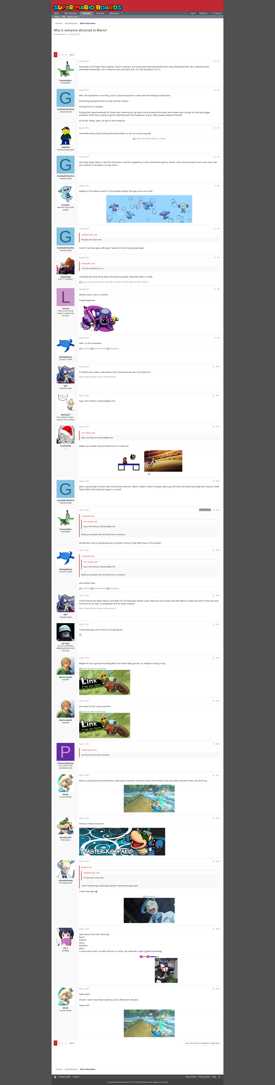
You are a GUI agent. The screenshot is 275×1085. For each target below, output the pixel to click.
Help (214, 1076)
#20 (217, 744)
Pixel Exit (164, 1082)
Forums (87, 13)
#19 (217, 701)
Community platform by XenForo (130, 1082)
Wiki (56, 13)
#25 (217, 988)
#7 (218, 257)
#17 (217, 624)
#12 (217, 426)
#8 (218, 289)
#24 (217, 929)
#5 (218, 185)
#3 (218, 128)
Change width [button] (64, 1076)
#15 (217, 550)
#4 (218, 157)
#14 (217, 510)
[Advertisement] (137, 43)
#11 (217, 395)
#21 (217, 775)
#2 (218, 90)
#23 (217, 861)
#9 (218, 338)
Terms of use (190, 1076)
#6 (218, 228)
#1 (218, 61)
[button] (122, 13)
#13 (217, 481)
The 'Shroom (70, 13)
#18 (217, 658)
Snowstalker (61, 34)
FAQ (63, 16)
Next (71, 54)
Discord (100, 13)
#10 (217, 366)
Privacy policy (204, 1076)
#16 (217, 595)
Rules (57, 16)
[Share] (214, 61)
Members (114, 13)
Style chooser (55, 1076)
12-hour (75, 1076)
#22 (217, 818)
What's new (72, 16)
